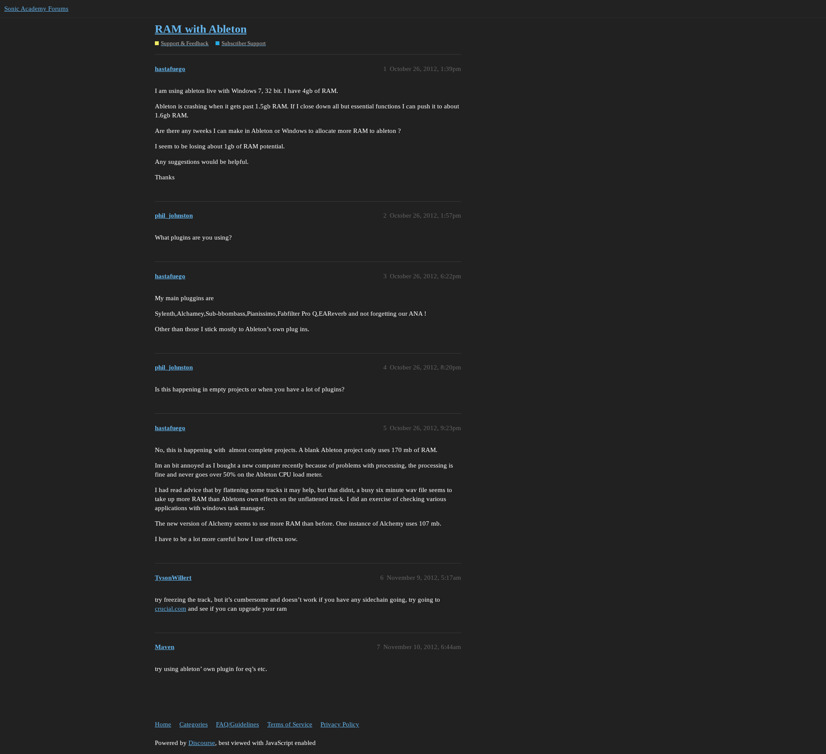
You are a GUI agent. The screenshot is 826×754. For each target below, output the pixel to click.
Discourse (201, 742)
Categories (193, 724)
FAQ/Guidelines (237, 724)
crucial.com (170, 608)
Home (163, 724)
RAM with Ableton (201, 29)
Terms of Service (289, 724)
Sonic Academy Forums (36, 8)
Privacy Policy (340, 724)
